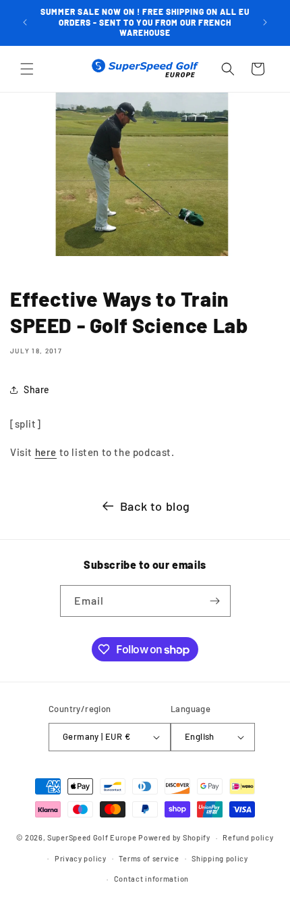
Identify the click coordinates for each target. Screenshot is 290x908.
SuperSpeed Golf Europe (91, 837)
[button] (27, 69)
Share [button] (37, 389)
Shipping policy (220, 858)
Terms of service (149, 858)
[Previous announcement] (25, 22)
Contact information (151, 878)
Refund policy (248, 837)
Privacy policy (81, 858)
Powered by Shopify (174, 837)
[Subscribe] (215, 601)
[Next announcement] (265, 22)
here (46, 452)
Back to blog (155, 506)
